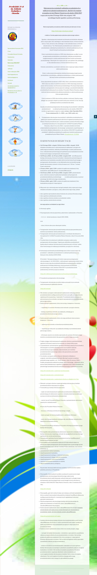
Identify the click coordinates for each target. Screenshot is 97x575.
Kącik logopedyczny (13, 74)
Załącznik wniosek (45, 288)
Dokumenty (11, 65)
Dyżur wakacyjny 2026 (13, 71)
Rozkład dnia (11, 57)
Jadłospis (10, 68)
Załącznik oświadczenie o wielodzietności (52, 375)
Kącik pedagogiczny (13, 77)
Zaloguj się (10, 169)
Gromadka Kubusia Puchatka (15, 54)
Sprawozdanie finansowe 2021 (15, 48)
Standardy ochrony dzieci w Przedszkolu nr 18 (15, 91)
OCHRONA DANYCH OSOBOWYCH (13, 87)
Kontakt (10, 83)
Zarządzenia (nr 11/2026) (72, 134)
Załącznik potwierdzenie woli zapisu (50, 516)
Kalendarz (10, 60)
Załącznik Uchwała (45, 488)
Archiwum (10, 80)
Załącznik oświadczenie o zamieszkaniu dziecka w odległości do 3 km (59, 379)
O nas (9, 51)
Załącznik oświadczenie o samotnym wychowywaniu (54, 370)
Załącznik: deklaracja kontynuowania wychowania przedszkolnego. (58, 274)
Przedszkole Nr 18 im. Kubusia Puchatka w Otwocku (16, 9)
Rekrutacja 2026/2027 (13, 63)
